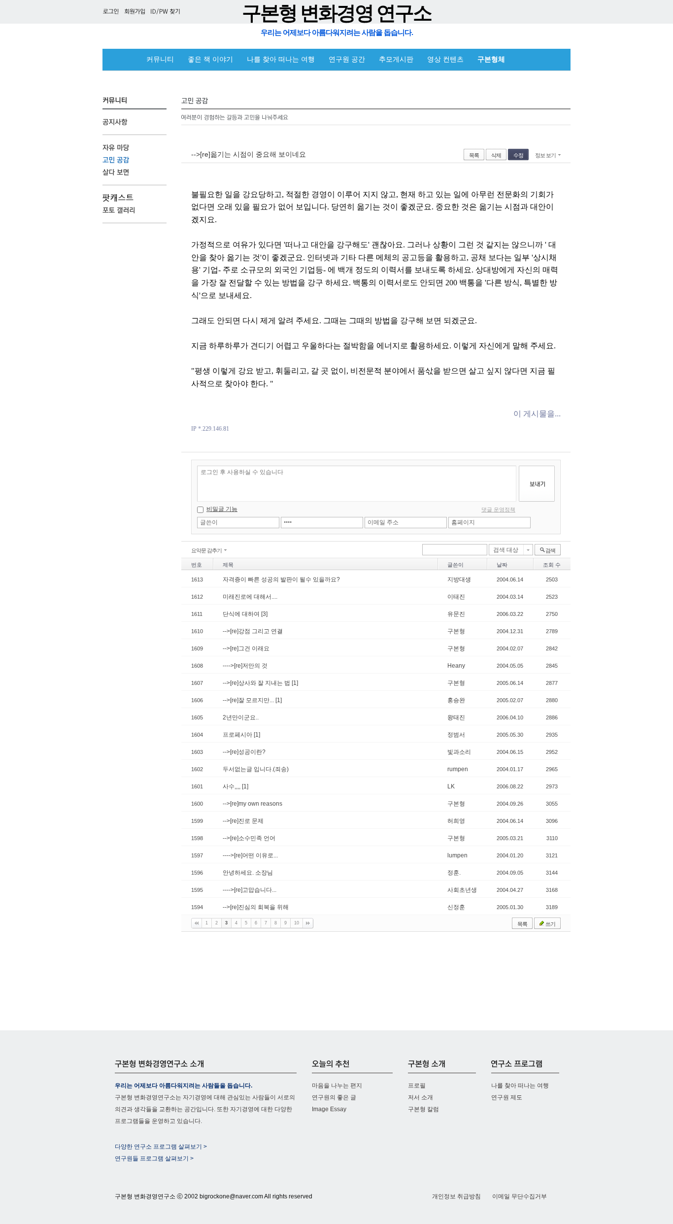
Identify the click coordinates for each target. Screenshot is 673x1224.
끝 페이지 (308, 923)
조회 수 (552, 565)
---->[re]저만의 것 (245, 665)
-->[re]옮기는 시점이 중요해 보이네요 (248, 154)
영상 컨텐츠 (445, 59)
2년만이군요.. (241, 717)
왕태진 (456, 717)
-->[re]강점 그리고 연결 (253, 631)
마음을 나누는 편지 (337, 1085)
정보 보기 (545, 155)
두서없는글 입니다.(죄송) (256, 769)
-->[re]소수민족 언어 (249, 838)
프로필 (417, 1085)
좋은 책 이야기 (210, 59)
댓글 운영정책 (498, 509)
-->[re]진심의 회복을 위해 (256, 907)
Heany (456, 665)
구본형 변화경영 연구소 (336, 13)
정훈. (454, 872)
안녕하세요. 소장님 (248, 872)
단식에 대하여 (242, 614)
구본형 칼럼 (423, 1109)
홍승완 (456, 700)
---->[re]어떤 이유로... (250, 855)
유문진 (456, 614)
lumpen (457, 855)
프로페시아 (238, 734)
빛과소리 (459, 751)
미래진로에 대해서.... (250, 596)
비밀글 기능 (221, 509)
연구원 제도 (506, 1097)
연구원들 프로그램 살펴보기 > (154, 1158)
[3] (264, 614)
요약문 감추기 (206, 550)
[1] (295, 683)
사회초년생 (462, 889)
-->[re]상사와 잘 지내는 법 (257, 683)
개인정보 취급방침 (456, 1196)
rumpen (457, 769)
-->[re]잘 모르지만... (249, 700)
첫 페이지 (196, 923)
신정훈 (456, 907)
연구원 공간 (347, 59)
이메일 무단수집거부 (519, 1196)
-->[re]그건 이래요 (246, 648)
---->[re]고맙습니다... (249, 889)
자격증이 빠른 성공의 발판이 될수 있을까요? (281, 579)
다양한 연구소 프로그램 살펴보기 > (161, 1146)
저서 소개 (420, 1097)
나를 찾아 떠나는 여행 (281, 59)
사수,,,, (232, 786)
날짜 (502, 565)
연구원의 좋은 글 (334, 1097)
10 (296, 922)
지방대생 (459, 579)
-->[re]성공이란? (244, 751)
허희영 (456, 820)
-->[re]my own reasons (252, 803)
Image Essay (329, 1109)
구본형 (456, 631)
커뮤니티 (160, 59)
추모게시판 (396, 59)
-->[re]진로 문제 (243, 820)
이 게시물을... (537, 413)
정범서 (456, 734)
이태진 (456, 596)
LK (451, 786)
